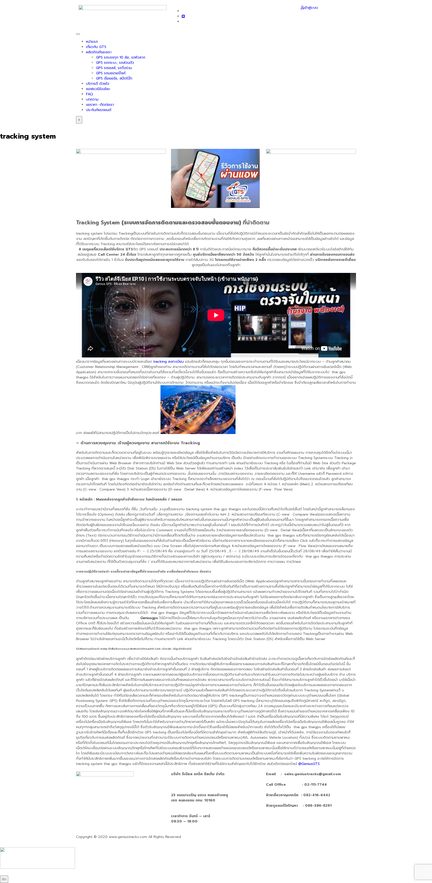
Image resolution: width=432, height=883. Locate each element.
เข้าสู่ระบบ (311, 7)
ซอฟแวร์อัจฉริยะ (98, 89)
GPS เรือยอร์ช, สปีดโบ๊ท (114, 78)
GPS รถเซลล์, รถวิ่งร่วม (114, 68)
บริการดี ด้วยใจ (97, 83)
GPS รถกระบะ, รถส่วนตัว (115, 62)
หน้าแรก (92, 41)
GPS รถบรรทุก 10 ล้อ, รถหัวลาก (120, 57)
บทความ (92, 99)
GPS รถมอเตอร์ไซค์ (111, 73)
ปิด (4, 879)
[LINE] (183, 16)
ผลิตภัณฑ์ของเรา (99, 52)
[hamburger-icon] (78, 34)
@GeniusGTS (309, 763)
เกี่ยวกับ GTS (96, 47)
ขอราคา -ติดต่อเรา (100, 104)
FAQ (89, 94)
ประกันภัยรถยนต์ (98, 110)
